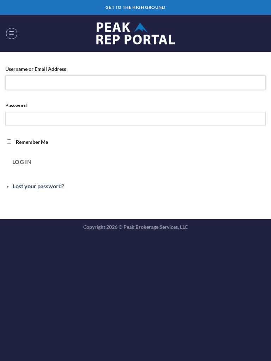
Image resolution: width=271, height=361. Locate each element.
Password (16, 105)
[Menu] (11, 33)
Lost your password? (38, 186)
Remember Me (32, 142)
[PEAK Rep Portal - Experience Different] (135, 33)
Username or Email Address (35, 69)
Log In (22, 162)
